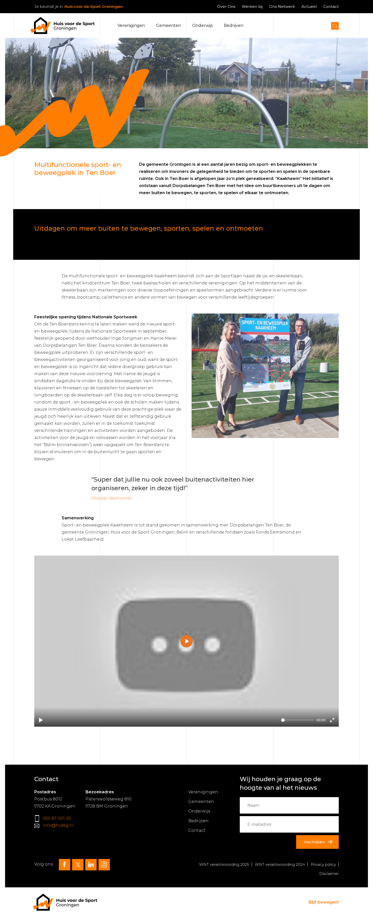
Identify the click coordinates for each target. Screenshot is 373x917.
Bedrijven (233, 25)
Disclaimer (329, 873)
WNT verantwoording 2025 (224, 864)
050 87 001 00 (57, 818)
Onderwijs (202, 25)
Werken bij (252, 6)
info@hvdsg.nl (58, 825)
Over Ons (226, 6)
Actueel (309, 6)
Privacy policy (323, 864)
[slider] (297, 720)
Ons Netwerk (282, 6)
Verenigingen (131, 25)
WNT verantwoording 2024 (280, 864)
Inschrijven (314, 841)
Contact (331, 6)
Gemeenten (168, 25)
